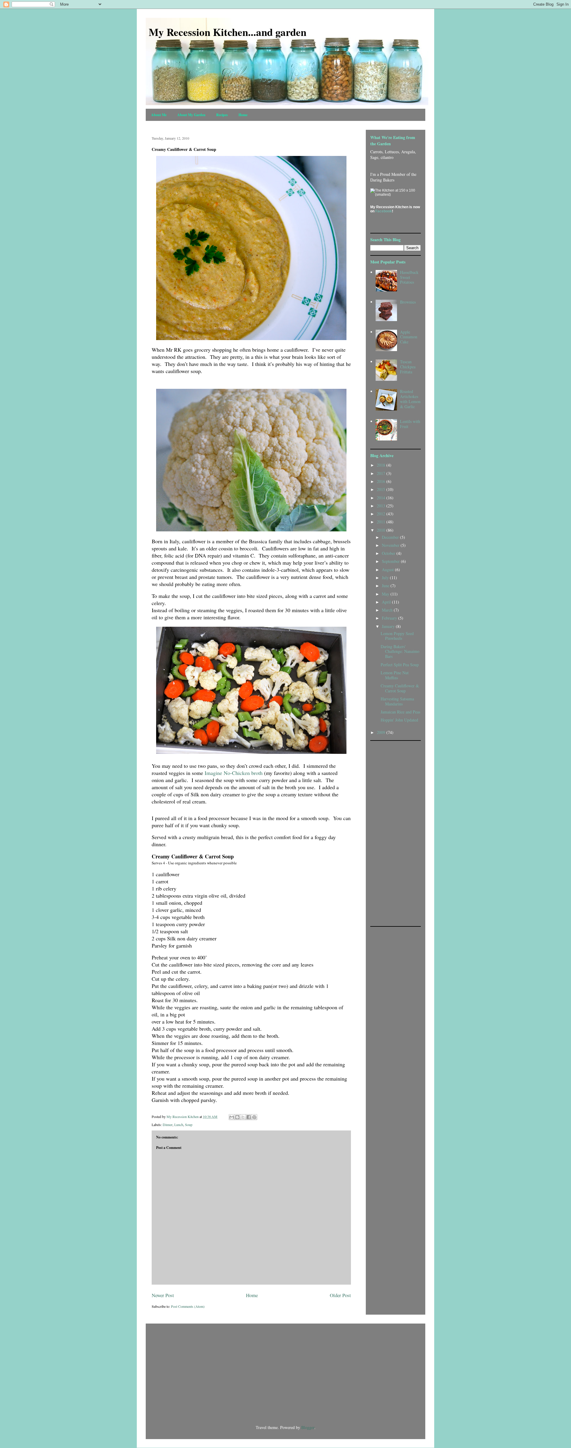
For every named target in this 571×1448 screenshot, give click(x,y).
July (386, 577)
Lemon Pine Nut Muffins (395, 675)
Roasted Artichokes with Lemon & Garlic (410, 399)
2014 (381, 497)
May (386, 594)
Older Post (340, 1295)
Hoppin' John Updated (399, 720)
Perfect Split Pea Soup (400, 664)
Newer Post (163, 1295)
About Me (159, 114)
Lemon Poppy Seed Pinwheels (397, 636)
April (387, 602)
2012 (381, 514)
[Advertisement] (394, 833)
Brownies (408, 302)
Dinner (167, 1124)
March (388, 610)
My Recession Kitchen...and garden (227, 32)
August (388, 569)
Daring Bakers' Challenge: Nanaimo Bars (400, 651)
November (391, 545)
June (386, 585)
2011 (381, 522)
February (390, 618)
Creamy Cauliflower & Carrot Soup (400, 688)
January (389, 626)
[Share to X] (243, 1117)
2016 (381, 481)
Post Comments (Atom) (188, 1306)
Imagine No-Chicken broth (234, 772)
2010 (381, 530)
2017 (381, 473)
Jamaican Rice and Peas (400, 712)
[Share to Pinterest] (254, 1117)
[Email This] (232, 1117)
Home (243, 114)
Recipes (222, 114)
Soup (188, 1124)
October (389, 553)
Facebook (383, 211)
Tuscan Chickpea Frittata (407, 367)
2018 (381, 465)
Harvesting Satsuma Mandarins (397, 701)
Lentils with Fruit (410, 424)
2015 (381, 489)
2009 (381, 732)
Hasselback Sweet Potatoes (409, 277)
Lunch (178, 1124)
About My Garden (191, 114)
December (391, 537)
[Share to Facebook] (249, 1117)
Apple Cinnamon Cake (408, 337)
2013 (381, 506)
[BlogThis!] (237, 1117)
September (391, 561)
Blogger (307, 1427)
